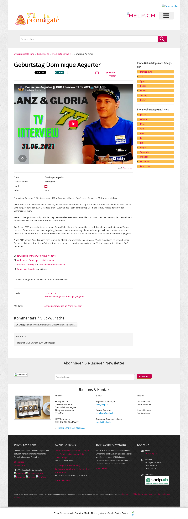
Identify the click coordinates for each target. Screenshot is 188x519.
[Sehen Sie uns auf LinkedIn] (31, 476)
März (142, 124)
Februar (143, 119)
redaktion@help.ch (105, 413)
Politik (143, 85)
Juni (141, 138)
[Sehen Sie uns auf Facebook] (19, 473)
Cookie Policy (121, 513)
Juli (141, 142)
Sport (142, 81)
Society (143, 95)
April (142, 128)
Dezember (145, 166)
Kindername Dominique (28, 260)
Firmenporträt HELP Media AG (71, 427)
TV (141, 76)
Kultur (143, 100)
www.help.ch (101, 468)
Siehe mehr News (63, 480)
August (143, 147)
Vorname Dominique (26, 264)
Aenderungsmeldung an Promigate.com (63, 306)
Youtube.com (127, 168)
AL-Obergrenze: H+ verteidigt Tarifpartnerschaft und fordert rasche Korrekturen (72, 469)
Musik (143, 90)
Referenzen (19, 465)
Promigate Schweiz (61, 53)
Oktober (144, 156)
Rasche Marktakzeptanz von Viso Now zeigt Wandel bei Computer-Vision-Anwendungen (72, 454)
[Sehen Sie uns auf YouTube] (41, 476)
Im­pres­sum (126, 494)
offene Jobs (19, 462)
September (145, 152)
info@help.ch (102, 404)
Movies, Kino (146, 71)
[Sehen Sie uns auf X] (34, 473)
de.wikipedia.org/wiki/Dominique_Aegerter (36, 255)
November (145, 161)
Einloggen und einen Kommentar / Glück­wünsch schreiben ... (46, 324)
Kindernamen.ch (49, 260)
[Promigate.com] (37, 19)
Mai (142, 133)
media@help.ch (103, 421)
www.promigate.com (24, 53)
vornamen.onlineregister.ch (52, 264)
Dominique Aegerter (26, 269)
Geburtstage (43, 53)
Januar (143, 114)
